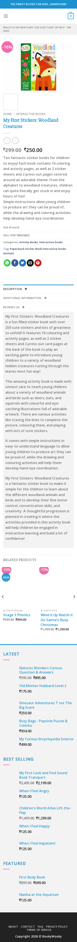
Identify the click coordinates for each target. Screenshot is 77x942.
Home (7, 114)
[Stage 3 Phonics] (19, 587)
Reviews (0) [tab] (11, 307)
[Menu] (5, 16)
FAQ (40, 926)
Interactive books (30, 114)
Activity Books (28, 242)
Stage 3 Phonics (16, 615)
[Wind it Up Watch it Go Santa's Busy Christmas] (57, 587)
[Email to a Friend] (30, 263)
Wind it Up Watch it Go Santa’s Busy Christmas (57, 620)
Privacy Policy (57, 926)
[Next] (67, 67)
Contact (28, 926)
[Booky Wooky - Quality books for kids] (38, 16)
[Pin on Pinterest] (37, 263)
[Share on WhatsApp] (7, 263)
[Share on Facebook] (14, 263)
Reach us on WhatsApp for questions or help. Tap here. (37, 29)
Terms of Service (39, 930)
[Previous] (10, 67)
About (13, 926)
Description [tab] (13, 289)
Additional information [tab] (22, 298)
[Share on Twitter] (22, 263)
